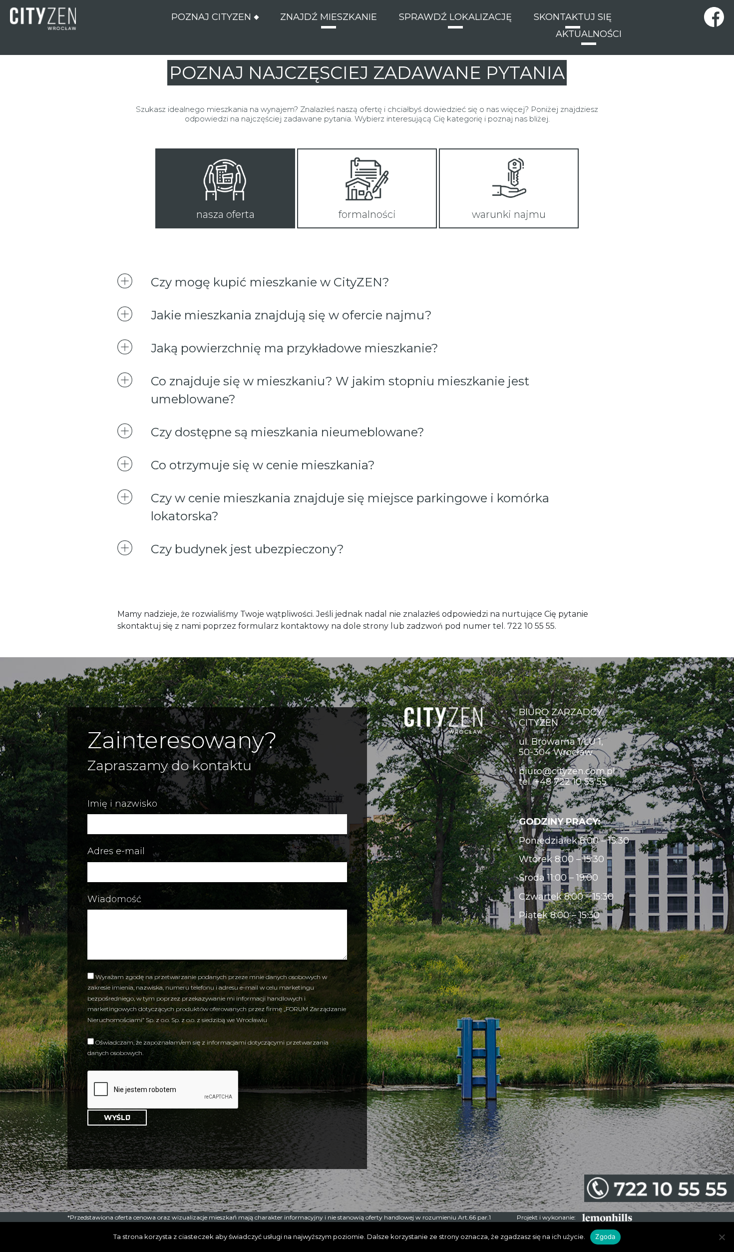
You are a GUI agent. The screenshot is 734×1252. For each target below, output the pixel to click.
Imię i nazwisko (122, 804)
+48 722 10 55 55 (570, 781)
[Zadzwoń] (659, 1188)
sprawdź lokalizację (455, 18)
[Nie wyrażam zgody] (722, 1237)
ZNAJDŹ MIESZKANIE (328, 18)
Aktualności (589, 35)
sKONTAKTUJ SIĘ (573, 18)
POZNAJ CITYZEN (211, 15)
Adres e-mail (116, 851)
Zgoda (605, 1237)
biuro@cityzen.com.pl (567, 771)
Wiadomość (114, 899)
